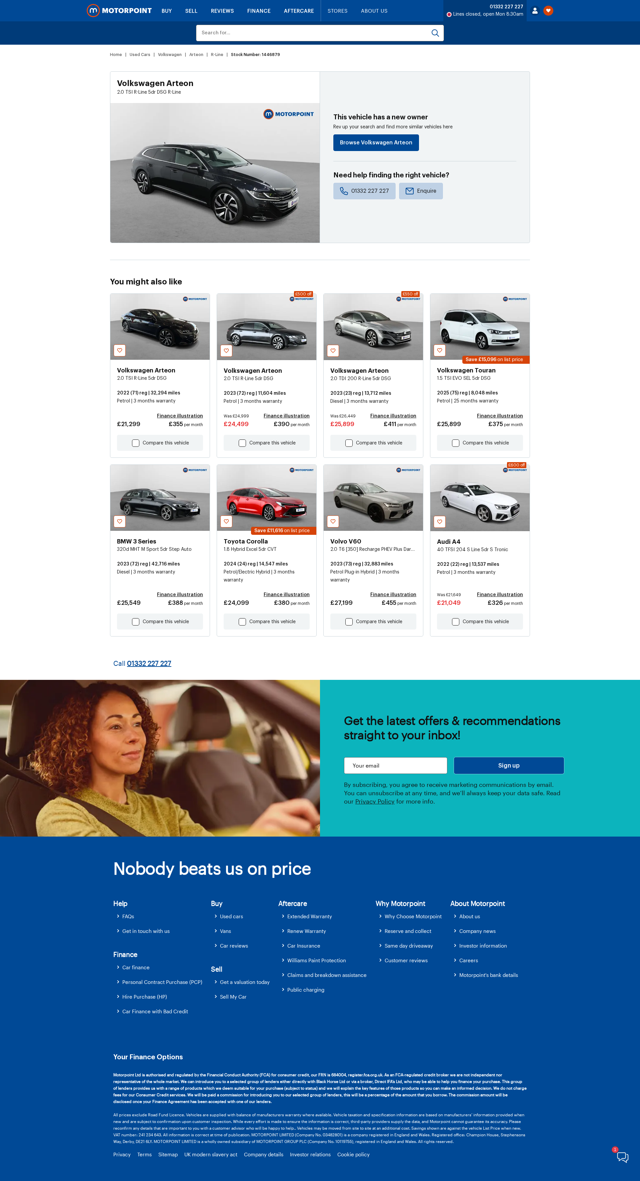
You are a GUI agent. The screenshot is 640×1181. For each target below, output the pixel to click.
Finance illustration (180, 416)
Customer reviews (406, 960)
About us (469, 916)
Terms (144, 1154)
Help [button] (120, 903)
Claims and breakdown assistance (327, 975)
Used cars (231, 916)
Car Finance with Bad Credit (155, 1011)
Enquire (426, 191)
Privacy (122, 1154)
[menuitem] (162, 916)
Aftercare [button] (292, 903)
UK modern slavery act (210, 1154)
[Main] (119, 10)
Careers (468, 960)
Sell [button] (216, 969)
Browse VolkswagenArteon (376, 142)
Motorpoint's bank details (488, 975)
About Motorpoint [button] (477, 903)
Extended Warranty (309, 916)
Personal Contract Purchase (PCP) (162, 982)
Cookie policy (353, 1154)
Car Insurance (303, 946)
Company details (263, 1154)
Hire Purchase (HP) (144, 997)
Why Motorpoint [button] (400, 903)
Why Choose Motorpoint (413, 916)
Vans (225, 931)
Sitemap (168, 1154)
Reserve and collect (408, 931)
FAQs (128, 916)
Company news (477, 931)
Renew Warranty (306, 931)
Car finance (136, 967)
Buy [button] (216, 903)
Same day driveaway (409, 946)
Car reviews (234, 946)
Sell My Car (233, 997)
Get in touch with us (146, 931)
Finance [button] (125, 954)
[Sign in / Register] (535, 11)
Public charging (305, 990)
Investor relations (310, 1154)
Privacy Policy (375, 801)
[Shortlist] (548, 11)
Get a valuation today (245, 982)
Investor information (483, 946)
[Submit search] (435, 33)
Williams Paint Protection (316, 960)
